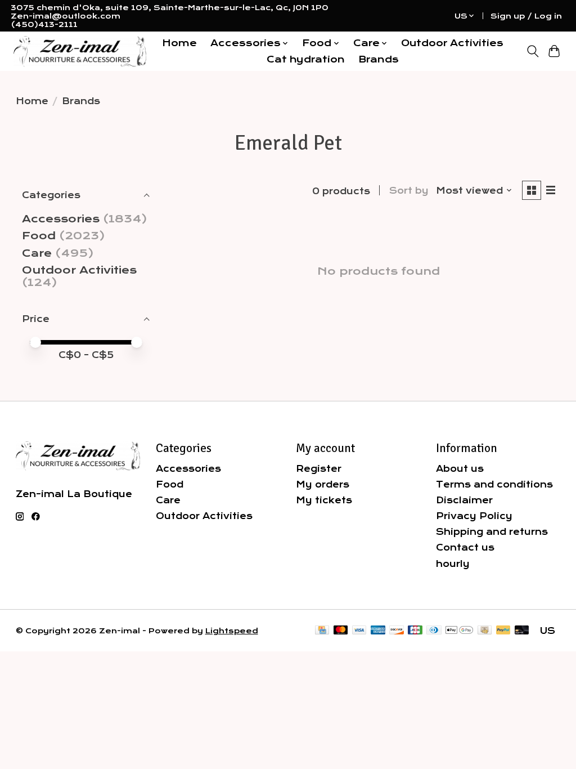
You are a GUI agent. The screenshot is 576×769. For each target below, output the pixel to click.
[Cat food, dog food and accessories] (80, 51)
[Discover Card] (396, 630)
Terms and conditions (494, 484)
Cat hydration (306, 59)
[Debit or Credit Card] (522, 630)
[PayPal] (503, 630)
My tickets (324, 500)
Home (179, 43)
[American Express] (378, 630)
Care (37, 253)
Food (39, 236)
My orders (322, 484)
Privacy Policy (474, 516)
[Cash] (485, 630)
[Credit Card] (322, 630)
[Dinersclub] (433, 630)
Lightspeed (231, 631)
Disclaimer (464, 500)
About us (460, 468)
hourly (453, 563)
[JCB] (415, 630)
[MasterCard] (341, 630)
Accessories (61, 219)
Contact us (465, 547)
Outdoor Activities (452, 43)
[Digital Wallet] (459, 630)
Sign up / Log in (526, 16)
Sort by (409, 190)
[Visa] (359, 630)
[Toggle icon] (532, 51)
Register (318, 468)
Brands (378, 59)
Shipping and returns (492, 531)
